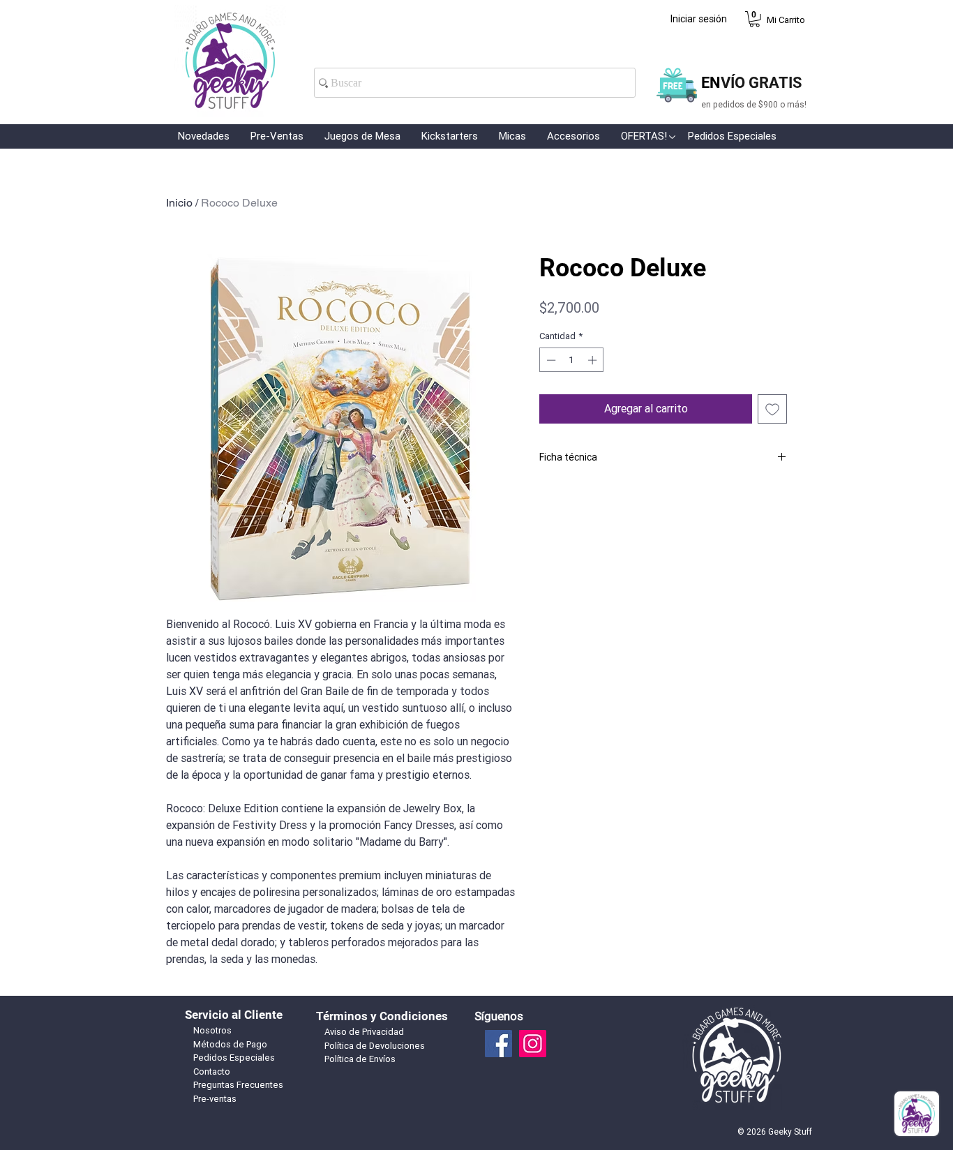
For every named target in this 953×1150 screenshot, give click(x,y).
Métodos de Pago (230, 1044)
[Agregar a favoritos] (772, 409)
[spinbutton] (571, 360)
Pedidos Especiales (234, 1057)
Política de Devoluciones (374, 1045)
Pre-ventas (215, 1098)
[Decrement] (549, 360)
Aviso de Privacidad (364, 1031)
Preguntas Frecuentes (238, 1085)
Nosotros (212, 1030)
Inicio (179, 202)
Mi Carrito (786, 20)
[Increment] (593, 360)
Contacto (211, 1071)
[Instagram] (532, 1043)
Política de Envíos (360, 1059)
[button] (754, 19)
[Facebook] (498, 1043)
